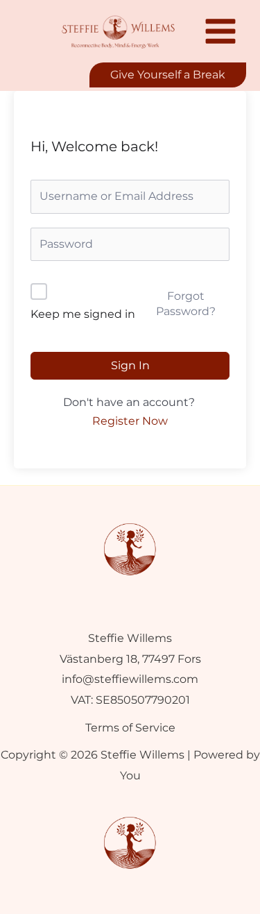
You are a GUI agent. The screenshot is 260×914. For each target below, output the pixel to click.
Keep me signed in (83, 314)
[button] (167, 74)
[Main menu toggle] (220, 31)
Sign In (130, 365)
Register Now (130, 421)
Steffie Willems (130, 638)
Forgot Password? (186, 303)
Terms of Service (130, 727)
